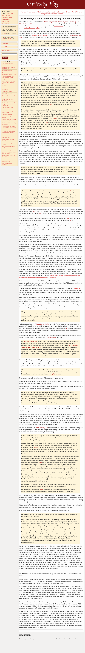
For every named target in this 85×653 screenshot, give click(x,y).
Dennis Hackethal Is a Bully (8, 95)
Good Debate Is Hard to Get (9, 74)
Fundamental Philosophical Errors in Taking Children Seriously (8, 132)
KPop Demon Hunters (7, 91)
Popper (9, 38)
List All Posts (6, 47)
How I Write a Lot (6, 85)
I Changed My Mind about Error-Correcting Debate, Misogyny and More (8, 78)
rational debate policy (32, 28)
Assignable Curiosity (7, 93)
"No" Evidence (5, 159)
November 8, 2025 (32, 631)
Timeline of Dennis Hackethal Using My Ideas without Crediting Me (9, 104)
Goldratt (4, 40)
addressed (77, 288)
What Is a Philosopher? (7, 149)
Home (68, 12)
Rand (3, 38)
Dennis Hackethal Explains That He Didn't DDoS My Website (8, 82)
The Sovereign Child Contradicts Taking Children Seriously (8, 116)
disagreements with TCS (40, 35)
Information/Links (7, 50)
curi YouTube (5, 21)
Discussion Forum (7, 17)
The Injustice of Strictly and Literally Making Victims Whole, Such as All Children (9, 128)
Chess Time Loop (6, 161)
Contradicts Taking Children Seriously (50, 18)
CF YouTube (5, 23)
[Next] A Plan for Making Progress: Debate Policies (61, 13)
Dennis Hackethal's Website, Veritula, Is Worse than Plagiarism (9, 99)
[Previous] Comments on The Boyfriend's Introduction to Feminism (42, 12)
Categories (5, 43)
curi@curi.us (9, 13)
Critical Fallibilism (7, 16)
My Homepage (6, 19)
